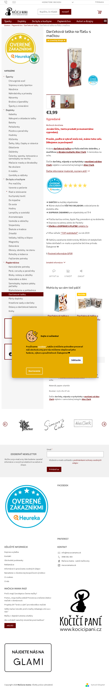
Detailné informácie (54, 262)
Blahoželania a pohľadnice (22, 290)
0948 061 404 (67, 556)
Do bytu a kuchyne (15, 179)
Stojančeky (14, 225)
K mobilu (13, 171)
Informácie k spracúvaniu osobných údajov (22, 569)
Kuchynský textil (17, 196)
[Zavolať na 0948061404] (8, 2)
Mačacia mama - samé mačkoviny (76, 561)
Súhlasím (76, 360)
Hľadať (65, 12)
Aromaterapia (16, 216)
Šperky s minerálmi (18, 105)
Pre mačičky (15, 183)
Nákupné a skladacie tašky (22, 118)
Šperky (9, 76)
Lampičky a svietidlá (19, 212)
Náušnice (13, 89)
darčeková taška (62, 148)
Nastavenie (34, 371)
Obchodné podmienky (13, 560)
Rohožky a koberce (18, 254)
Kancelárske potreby (19, 266)
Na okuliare (14, 166)
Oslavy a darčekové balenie (23, 306)
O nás (6, 581)
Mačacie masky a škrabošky (23, 162)
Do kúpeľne (14, 200)
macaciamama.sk (69, 565)
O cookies (8, 577)
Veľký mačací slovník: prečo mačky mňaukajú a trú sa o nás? (27, 610)
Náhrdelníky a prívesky (20, 93)
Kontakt (7, 556)
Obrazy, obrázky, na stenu (22, 250)
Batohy (12, 122)
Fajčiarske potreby (18, 258)
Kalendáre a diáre (18, 279)
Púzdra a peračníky (18, 130)
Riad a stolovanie (17, 191)
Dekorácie (14, 245)
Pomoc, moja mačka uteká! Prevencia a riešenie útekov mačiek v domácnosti (27, 599)
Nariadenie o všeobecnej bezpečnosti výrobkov (24, 573)
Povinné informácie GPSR (60, 253)
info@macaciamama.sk (71, 552)
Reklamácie (9, 564)
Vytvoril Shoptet (98, 684)
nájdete (68, 226)
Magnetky (14, 241)
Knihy (11, 311)
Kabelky (13, 114)
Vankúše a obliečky (18, 221)
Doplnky (10, 110)
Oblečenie (14, 147)
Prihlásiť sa (54, 469)
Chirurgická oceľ (17, 80)
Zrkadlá (12, 233)
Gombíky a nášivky (18, 175)
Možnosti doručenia (54, 125)
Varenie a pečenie (18, 187)
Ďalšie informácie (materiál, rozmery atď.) (66, 171)
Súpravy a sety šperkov (20, 85)
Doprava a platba (11, 552)
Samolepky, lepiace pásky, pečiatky (22, 284)
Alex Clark (89, 165)
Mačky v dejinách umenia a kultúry (18, 616)
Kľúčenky (13, 139)
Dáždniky (13, 151)
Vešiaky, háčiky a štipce (21, 237)
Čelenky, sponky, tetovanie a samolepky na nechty (23, 157)
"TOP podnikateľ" (69, 233)
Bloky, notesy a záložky (21, 275)
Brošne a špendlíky (18, 101)
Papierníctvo (12, 262)
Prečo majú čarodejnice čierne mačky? (20, 593)
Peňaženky (14, 126)
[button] (104, 424)
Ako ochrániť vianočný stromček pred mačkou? (24, 620)
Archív (10, 625)
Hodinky (13, 135)
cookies (42, 346)
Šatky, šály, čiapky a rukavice (23, 143)
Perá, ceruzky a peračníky (22, 270)
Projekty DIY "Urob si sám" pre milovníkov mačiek (25, 604)
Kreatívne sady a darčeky (21, 302)
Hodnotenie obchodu (51, 2)
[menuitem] (8, 21)
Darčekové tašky (17, 294)
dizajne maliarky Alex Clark (72, 152)
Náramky (13, 97)
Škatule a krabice (17, 229)
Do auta (13, 204)
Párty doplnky (16, 298)
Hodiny (12, 208)
